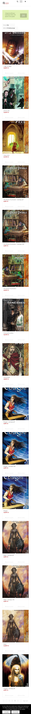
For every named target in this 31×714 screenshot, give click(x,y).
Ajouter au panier (9, 73)
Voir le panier (23, 15)
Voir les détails (22, 73)
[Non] (29, 709)
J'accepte (6, 712)
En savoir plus (15, 712)
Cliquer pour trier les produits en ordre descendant (13, 25)
